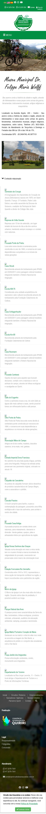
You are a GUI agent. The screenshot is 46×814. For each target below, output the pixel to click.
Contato (28, 701)
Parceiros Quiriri (15, 701)
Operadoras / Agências (14, 698)
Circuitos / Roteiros (18, 695)
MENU (8, 35)
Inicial (5, 695)
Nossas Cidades (34, 698)
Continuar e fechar (23, 809)
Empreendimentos (36, 695)
